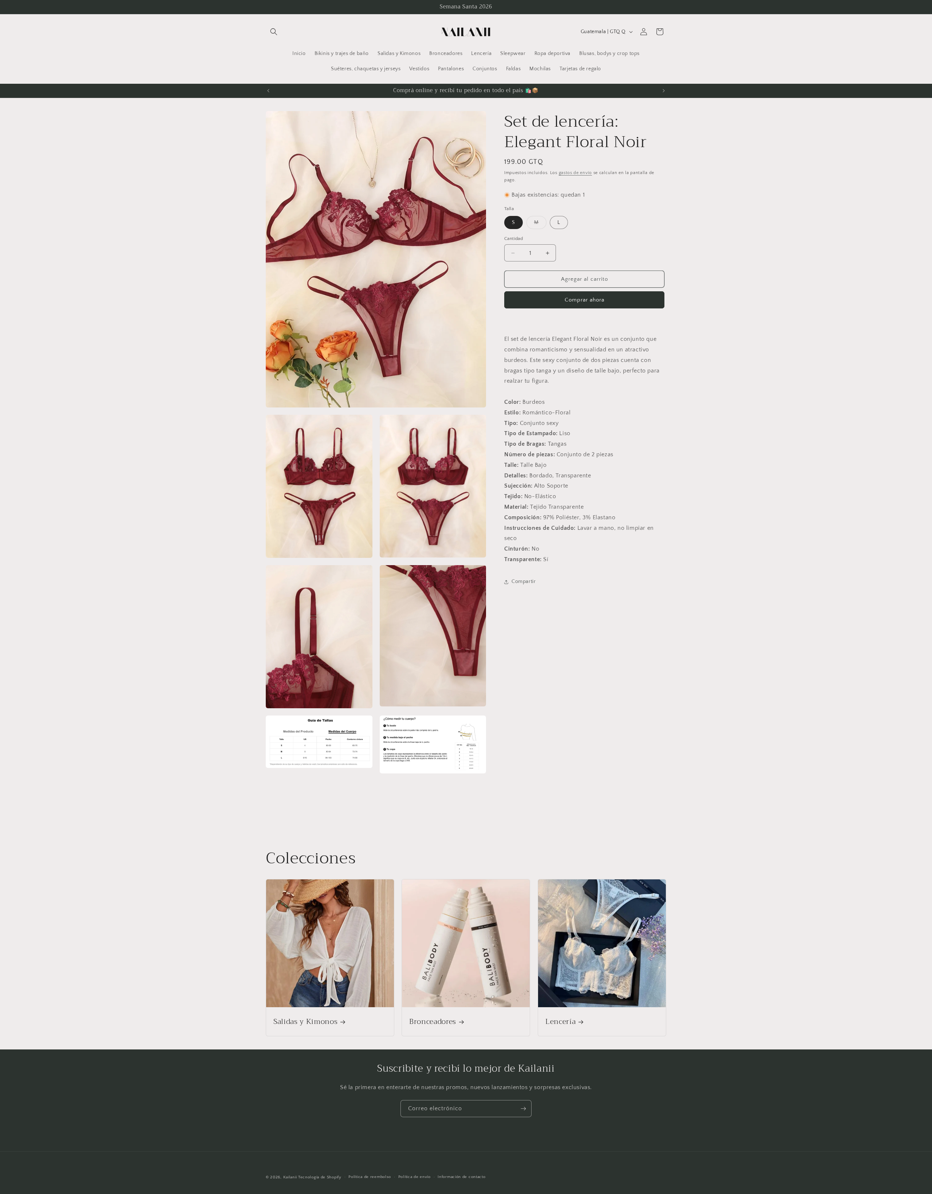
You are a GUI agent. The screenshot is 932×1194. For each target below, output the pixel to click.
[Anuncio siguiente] (664, 91)
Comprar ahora (584, 300)
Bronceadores (432, 1021)
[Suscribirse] (523, 1108)
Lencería (560, 1021)
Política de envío (414, 1177)
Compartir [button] (524, 582)
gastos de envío (575, 172)
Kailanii (290, 1177)
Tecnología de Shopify (319, 1177)
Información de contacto (461, 1177)
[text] (585, 371)
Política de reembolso (369, 1177)
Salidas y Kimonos (305, 1021)
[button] (274, 32)
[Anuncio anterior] (268, 91)
